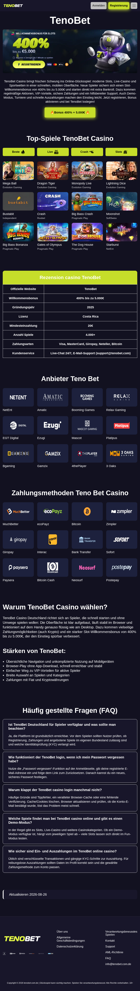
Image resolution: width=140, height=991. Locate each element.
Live (50, 151)
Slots (118, 151)
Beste (16, 151)
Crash (84, 151)
